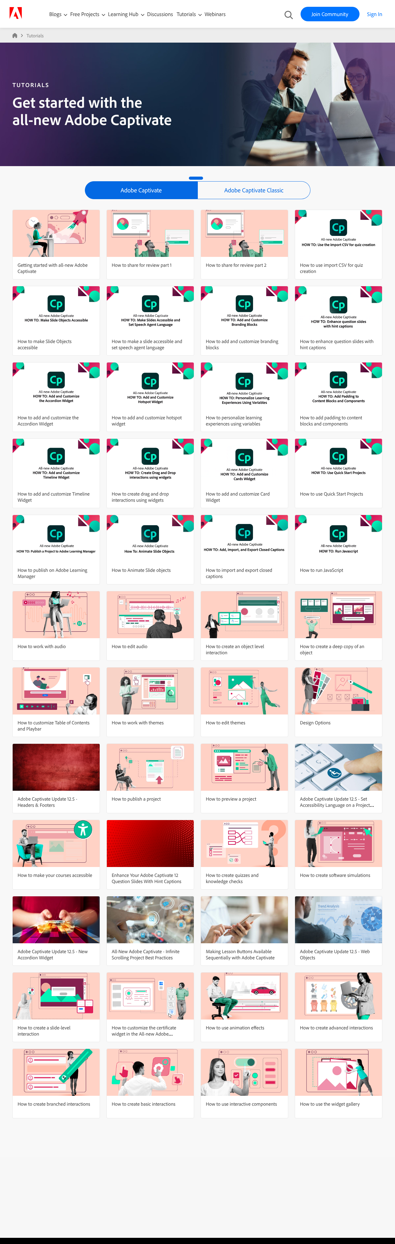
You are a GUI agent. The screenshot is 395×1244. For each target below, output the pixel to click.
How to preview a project (231, 799)
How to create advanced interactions (336, 1027)
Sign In (374, 14)
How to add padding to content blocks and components (331, 420)
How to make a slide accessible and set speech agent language (147, 344)
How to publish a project (136, 799)
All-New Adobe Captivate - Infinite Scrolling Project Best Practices (146, 954)
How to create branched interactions (54, 1104)
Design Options (315, 722)
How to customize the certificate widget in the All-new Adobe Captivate (144, 1033)
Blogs (55, 14)
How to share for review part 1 (142, 265)
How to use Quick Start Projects (331, 494)
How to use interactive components (241, 1104)
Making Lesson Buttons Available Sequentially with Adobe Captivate (240, 954)
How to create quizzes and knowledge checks (232, 878)
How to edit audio (130, 646)
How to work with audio (42, 646)
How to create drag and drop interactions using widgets (140, 497)
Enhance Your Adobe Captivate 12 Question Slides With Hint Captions (146, 878)
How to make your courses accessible (55, 875)
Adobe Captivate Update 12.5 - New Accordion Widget (53, 954)
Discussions (160, 14)
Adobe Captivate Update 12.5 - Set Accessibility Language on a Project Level (335, 805)
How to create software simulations (335, 875)
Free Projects (85, 14)
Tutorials (187, 14)
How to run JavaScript (321, 570)
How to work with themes (138, 722)
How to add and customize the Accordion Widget (48, 420)
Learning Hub (124, 14)
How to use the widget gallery (330, 1104)
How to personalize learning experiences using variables (234, 420)
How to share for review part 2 (236, 265)
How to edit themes (225, 722)
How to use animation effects (235, 1027)
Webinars (215, 14)
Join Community (330, 14)
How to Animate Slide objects (141, 570)
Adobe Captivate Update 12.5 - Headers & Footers (47, 802)
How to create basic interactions (143, 1104)
